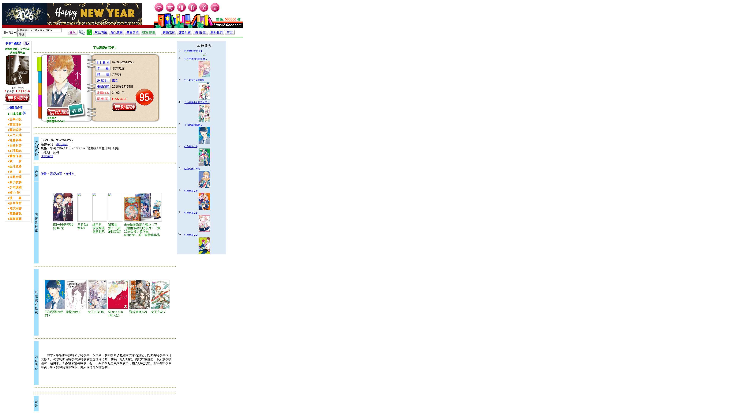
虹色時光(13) (191, 190)
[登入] (72, 34)
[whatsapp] (89, 34)
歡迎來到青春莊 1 (193, 51)
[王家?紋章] (84, 207)
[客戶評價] (82, 34)
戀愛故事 (56, 173)
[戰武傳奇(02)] (139, 294)
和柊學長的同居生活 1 (195, 58)
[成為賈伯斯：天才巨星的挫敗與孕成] (17, 70)
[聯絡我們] (216, 34)
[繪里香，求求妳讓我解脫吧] (99, 207)
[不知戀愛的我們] (55, 294)
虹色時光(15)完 (192, 168)
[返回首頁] (230, 34)
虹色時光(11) (191, 234)
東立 (115, 80)
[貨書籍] (148, 34)
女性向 (70, 173)
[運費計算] (184, 34)
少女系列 (62, 144)
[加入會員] (181, 11)
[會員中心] (193, 11)
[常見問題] (204, 11)
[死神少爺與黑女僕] (64, 207)
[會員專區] (132, 34)
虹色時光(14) (191, 146)
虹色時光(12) (191, 212)
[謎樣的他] (76, 294)
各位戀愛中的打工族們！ (196, 102)
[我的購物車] (170, 11)
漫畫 (44, 173)
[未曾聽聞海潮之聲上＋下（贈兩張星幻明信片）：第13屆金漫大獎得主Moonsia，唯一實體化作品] (143, 207)
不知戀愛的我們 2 (193, 124)
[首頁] (215, 11)
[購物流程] (168, 34)
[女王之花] (97, 294)
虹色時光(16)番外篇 (194, 80)
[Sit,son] (118, 294)
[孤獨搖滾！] (115, 207)
